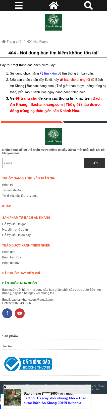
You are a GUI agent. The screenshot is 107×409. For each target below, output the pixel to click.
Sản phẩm (10, 336)
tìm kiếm (50, 73)
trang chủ (28, 98)
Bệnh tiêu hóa (11, 257)
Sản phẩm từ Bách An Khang (26, 217)
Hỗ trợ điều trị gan (14, 224)
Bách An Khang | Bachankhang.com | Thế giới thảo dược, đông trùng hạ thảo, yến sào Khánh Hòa (56, 104)
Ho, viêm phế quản (15, 229)
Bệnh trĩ (7, 185)
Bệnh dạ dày (10, 263)
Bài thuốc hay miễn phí (21, 273)
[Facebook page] (7, 313)
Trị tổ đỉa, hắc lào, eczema (20, 196)
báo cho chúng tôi (76, 80)
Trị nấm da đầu (12, 190)
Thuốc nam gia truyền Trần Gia (28, 178)
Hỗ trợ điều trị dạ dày (16, 235)
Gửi (95, 163)
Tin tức (7, 346)
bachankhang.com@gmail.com (32, 299)
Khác (6, 206)
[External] (51, 365)
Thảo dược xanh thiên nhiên (26, 245)
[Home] (53, 22)
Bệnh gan (8, 252)
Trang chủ (13, 41)
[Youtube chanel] (20, 313)
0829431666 (22, 303)
